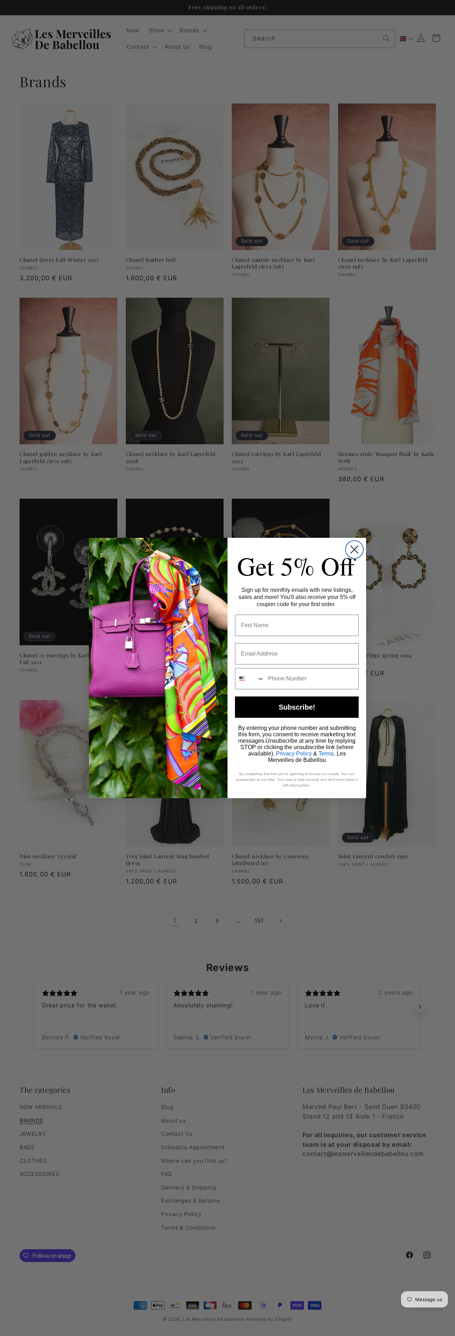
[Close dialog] (354, 549)
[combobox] (249, 678)
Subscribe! (297, 707)
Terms (326, 754)
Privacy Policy (294, 754)
